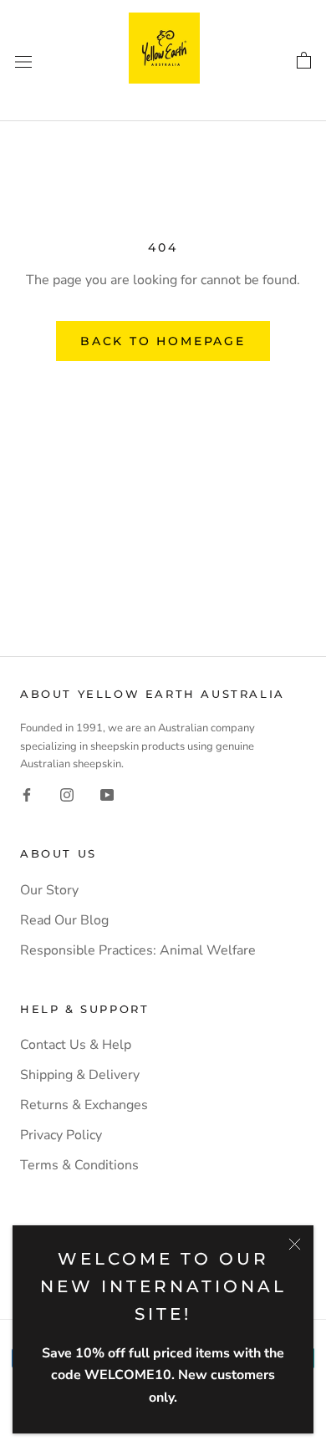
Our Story (49, 890)
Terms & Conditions (79, 1165)
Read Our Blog (64, 920)
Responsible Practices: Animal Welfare (138, 950)
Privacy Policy (61, 1135)
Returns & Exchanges (84, 1105)
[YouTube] (107, 794)
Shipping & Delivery (80, 1075)
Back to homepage (163, 341)
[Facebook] (26, 794)
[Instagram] (67, 794)
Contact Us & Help (75, 1045)
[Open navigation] (23, 60)
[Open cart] (304, 61)
